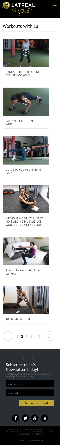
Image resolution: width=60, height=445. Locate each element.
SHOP (50, 432)
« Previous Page (7, 336)
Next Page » (49, 336)
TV (21, 432)
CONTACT (39, 434)
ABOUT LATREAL (23, 429)
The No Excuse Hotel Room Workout (23, 271)
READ (49, 429)
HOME (10, 429)
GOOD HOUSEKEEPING (35, 432)
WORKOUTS (38, 429)
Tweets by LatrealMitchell (29, 358)
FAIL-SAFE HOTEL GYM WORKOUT (20, 122)
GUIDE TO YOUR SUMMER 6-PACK (24, 171)
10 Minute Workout (18, 319)
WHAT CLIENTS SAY (24, 434)
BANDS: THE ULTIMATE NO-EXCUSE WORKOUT (23, 73)
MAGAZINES (10, 432)
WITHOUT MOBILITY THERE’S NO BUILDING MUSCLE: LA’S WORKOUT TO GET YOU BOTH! (25, 221)
